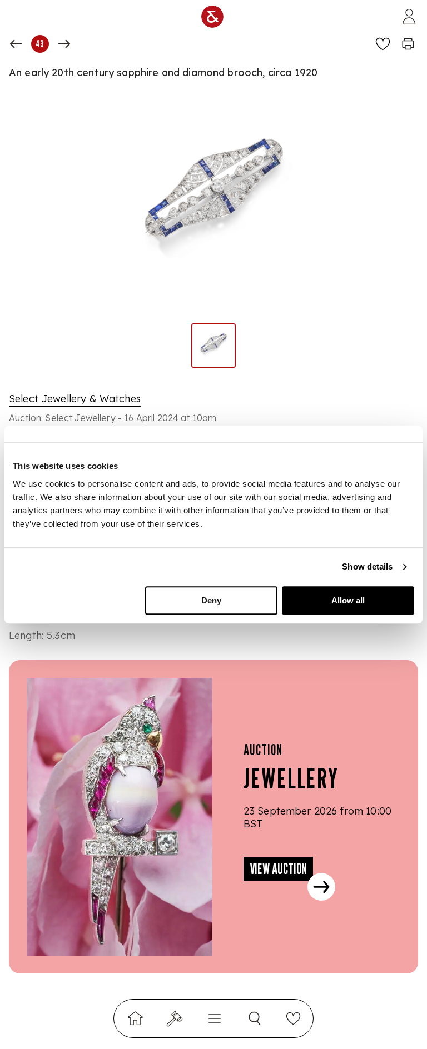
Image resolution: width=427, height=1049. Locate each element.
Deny (211, 600)
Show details (367, 566)
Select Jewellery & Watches (75, 398)
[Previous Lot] (16, 43)
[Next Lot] (64, 43)
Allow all (348, 600)
